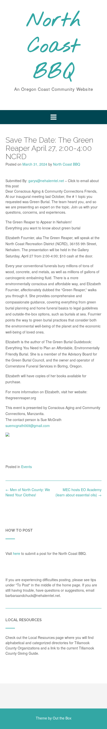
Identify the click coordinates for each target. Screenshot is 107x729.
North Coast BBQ (53, 47)
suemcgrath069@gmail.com (27, 425)
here (16, 553)
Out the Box (62, 717)
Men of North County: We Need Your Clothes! (27, 492)
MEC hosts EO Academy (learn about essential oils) (78, 492)
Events (26, 466)
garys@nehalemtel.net (46, 180)
